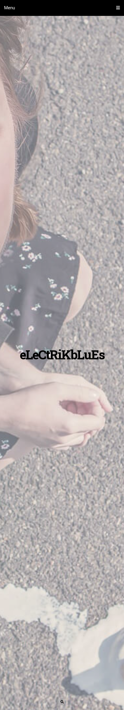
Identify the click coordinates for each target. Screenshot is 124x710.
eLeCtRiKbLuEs (62, 354)
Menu (9, 7)
